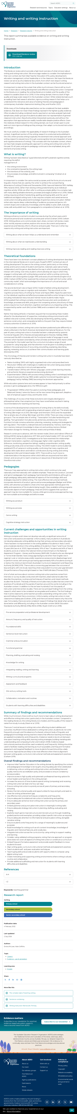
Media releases (27, 1090)
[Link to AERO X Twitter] (65, 1102)
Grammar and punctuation (17, 641)
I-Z (7, 882)
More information (14, 1111)
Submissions (26, 1083)
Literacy (10, 956)
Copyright (61, 1069)
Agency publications (29, 1080)
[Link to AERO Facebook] (59, 1102)
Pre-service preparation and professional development (28, 612)
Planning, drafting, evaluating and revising (23, 655)
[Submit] (73, 3)
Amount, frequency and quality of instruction (24, 619)
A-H (7, 874)
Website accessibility (65, 1072)
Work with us (44, 1064)
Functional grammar (14, 648)
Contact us (44, 1067)
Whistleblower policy (65, 1076)
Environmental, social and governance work (65, 1081)
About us (25, 1064)
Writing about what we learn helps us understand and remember (32, 235)
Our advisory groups (29, 1070)
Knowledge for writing (15, 662)
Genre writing (11, 515)
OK (72, 1110)
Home (6, 31)
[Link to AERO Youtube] (71, 1102)
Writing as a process (14, 508)
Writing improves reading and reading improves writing (28, 249)
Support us (44, 1070)
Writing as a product (14, 501)
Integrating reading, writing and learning (22, 670)
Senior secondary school (15, 915)
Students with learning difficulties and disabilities (26, 705)
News (24, 1087)
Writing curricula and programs (18, 677)
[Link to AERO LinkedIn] (53, 1102)
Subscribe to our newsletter (56, 1022)
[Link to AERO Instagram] (47, 1102)
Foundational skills (13, 627)
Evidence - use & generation (17, 959)
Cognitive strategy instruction (18, 522)
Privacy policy (63, 1066)
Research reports (26, 31)
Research (14, 31)
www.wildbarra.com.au (47, 1049)
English (9, 969)
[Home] (9, 5)
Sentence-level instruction (16, 634)
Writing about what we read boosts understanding (26, 242)
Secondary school (13, 909)
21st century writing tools (16, 691)
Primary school (11, 904)
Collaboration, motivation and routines (21, 698)
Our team (25, 1067)
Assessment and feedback (16, 684)
